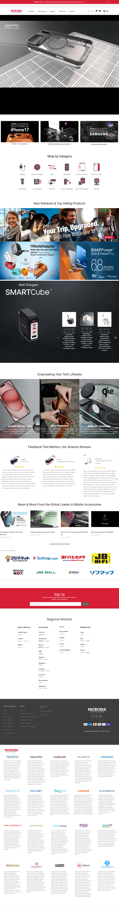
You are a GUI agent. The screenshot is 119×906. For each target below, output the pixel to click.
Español (20, 647)
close (10, 2)
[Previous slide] (58, 337)
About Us (62, 11)
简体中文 (41, 635)
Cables (5, 713)
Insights (71, 11)
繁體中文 (41, 641)
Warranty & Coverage (26, 720)
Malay (40, 659)
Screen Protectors (8, 723)
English (20, 635)
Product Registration (26, 713)
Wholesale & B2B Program (28, 726)
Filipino (41, 688)
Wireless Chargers (8, 733)
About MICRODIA (45, 711)
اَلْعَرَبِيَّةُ (87, 640)
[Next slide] (115, 337)
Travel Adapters (7, 726)
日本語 (41, 653)
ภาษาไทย (41, 671)
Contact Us (43, 714)
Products (31, 11)
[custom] (92, 716)
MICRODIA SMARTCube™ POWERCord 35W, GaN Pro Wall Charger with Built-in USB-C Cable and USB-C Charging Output (69, 341)
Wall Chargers (7, 730)
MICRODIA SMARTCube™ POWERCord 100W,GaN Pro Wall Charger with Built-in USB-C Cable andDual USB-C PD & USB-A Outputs (104, 342)
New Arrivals (42, 11)
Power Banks (7, 720)
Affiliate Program (25, 723)
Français (26, 641)
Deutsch (62, 634)
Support (52, 11)
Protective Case (8, 717)
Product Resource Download (28, 717)
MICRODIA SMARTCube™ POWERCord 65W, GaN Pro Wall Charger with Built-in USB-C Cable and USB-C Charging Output (86, 340)
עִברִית (81, 635)
